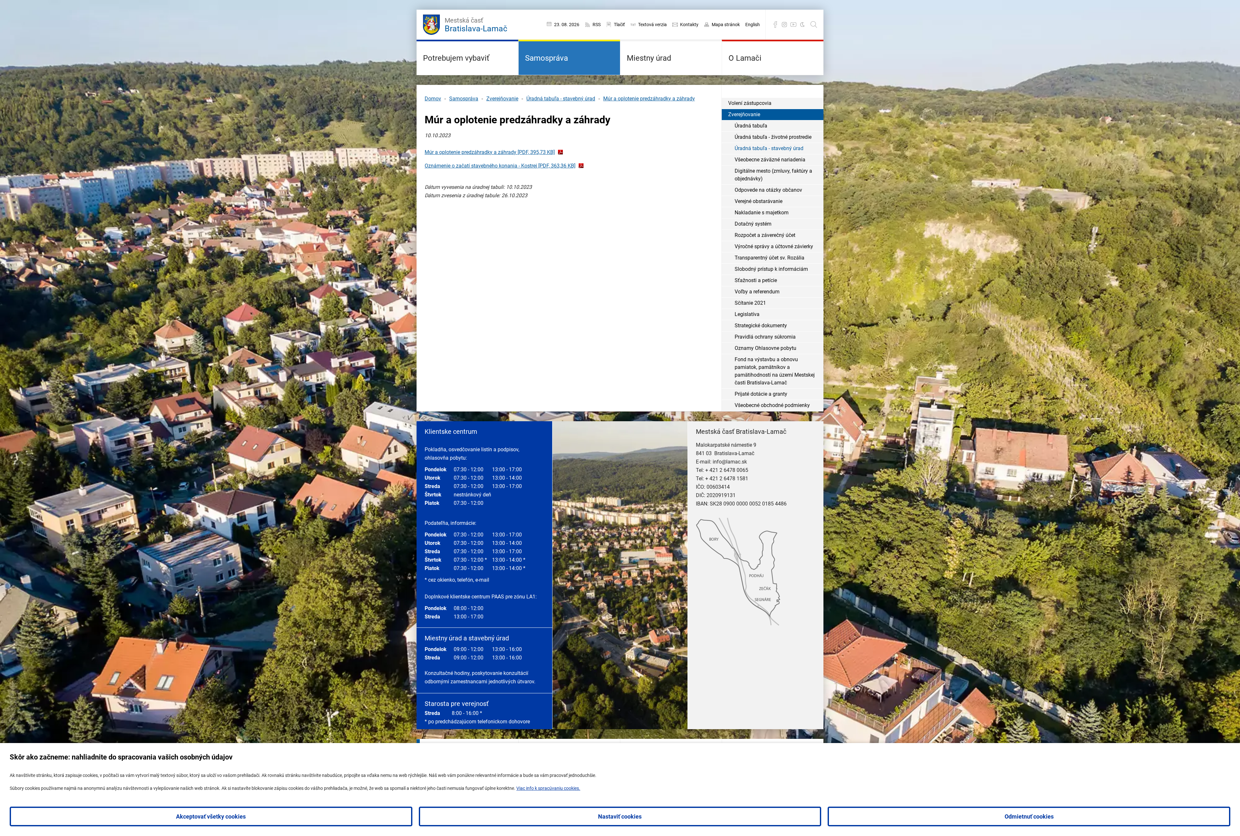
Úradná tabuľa (751, 126)
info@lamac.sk (730, 462)
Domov (433, 99)
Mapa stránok (726, 24)
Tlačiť (619, 24)
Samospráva (546, 58)
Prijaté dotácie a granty (761, 394)
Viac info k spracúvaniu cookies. (548, 788)
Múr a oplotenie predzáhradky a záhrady (649, 99)
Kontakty (689, 24)
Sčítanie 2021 (750, 303)
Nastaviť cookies (620, 816)
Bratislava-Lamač (476, 24)
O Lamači (744, 58)
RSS (597, 24)
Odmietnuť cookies (1029, 816)
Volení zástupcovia (749, 103)
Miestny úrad (649, 58)
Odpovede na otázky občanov (768, 190)
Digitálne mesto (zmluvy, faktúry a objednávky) (773, 175)
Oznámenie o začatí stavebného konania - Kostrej (500, 166)
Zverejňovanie (502, 99)
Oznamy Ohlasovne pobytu (765, 348)
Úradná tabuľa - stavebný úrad (560, 99)
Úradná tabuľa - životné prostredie (773, 137)
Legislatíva (747, 314)
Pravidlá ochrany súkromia (765, 337)
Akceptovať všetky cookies (211, 816)
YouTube (793, 24)
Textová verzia (652, 24)
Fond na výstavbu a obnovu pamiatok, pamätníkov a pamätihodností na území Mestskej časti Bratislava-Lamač (775, 371)
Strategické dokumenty (761, 325)
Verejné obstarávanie (758, 201)
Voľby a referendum (757, 292)
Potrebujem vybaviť (456, 58)
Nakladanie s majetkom (762, 212)
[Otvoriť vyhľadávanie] (814, 24)
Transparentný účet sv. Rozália (769, 258)
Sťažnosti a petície (756, 280)
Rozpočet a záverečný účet (765, 235)
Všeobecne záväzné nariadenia (770, 160)
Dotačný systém (753, 224)
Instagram (784, 24)
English (752, 24)
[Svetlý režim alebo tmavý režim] (802, 24)
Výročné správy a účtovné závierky (774, 246)
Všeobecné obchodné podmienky (772, 405)
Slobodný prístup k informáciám (771, 269)
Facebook (775, 24)
